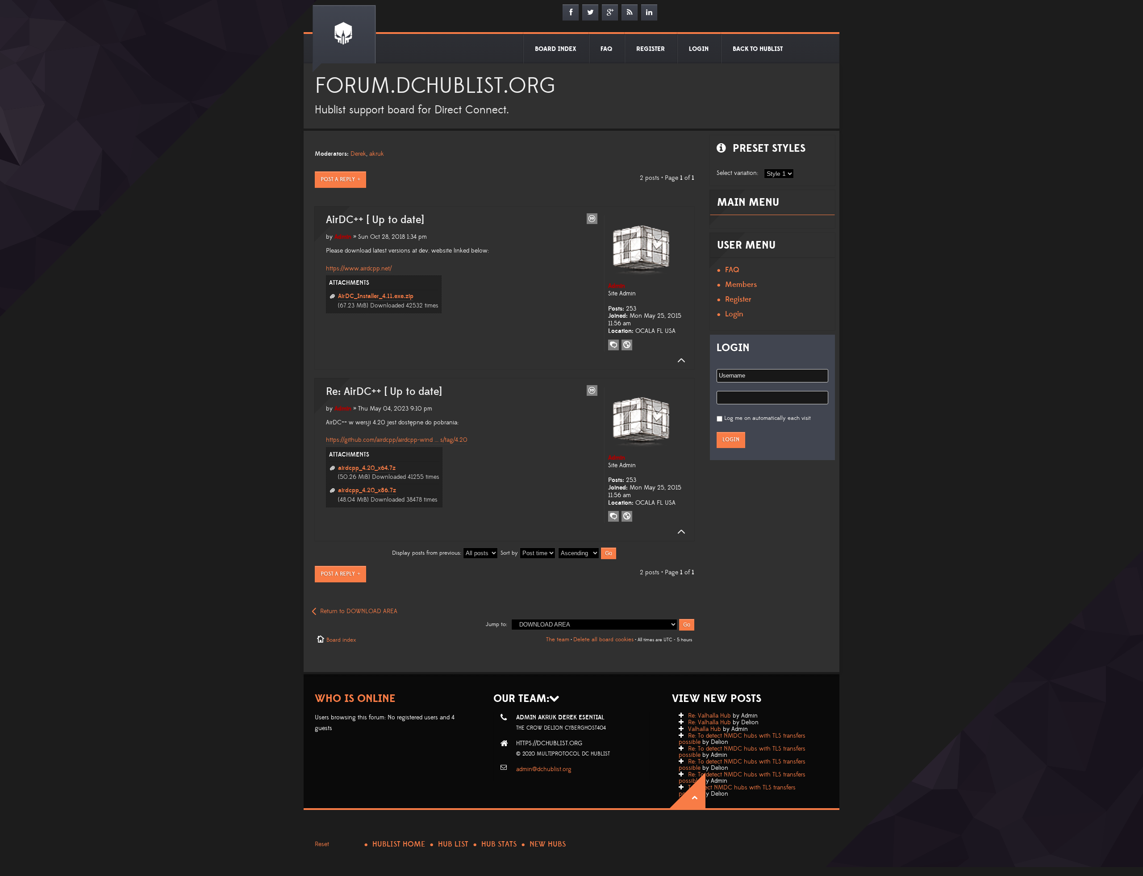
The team (557, 639)
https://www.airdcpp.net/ (359, 269)
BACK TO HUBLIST (758, 49)
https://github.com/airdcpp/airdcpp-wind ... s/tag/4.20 (396, 440)
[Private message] (613, 344)
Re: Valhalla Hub (709, 716)
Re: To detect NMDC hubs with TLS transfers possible (742, 739)
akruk (376, 154)
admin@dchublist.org (544, 769)
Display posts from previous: (427, 552)
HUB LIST (453, 844)
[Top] (678, 360)
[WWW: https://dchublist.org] (626, 344)
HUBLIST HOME (398, 844)
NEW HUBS (548, 844)
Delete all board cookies (603, 639)
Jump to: (496, 624)
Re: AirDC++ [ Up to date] (384, 392)
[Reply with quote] (592, 218)
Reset (322, 844)
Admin (342, 237)
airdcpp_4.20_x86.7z (367, 490)
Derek (358, 154)
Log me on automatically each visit (767, 418)
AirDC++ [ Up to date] (375, 220)
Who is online (355, 699)
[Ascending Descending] (587, 552)
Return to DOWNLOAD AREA (358, 611)
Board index (341, 640)
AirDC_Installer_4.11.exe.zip (375, 296)
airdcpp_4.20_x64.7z (367, 468)
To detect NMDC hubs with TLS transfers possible (737, 791)
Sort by (510, 552)
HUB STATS (499, 844)
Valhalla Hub (704, 729)
